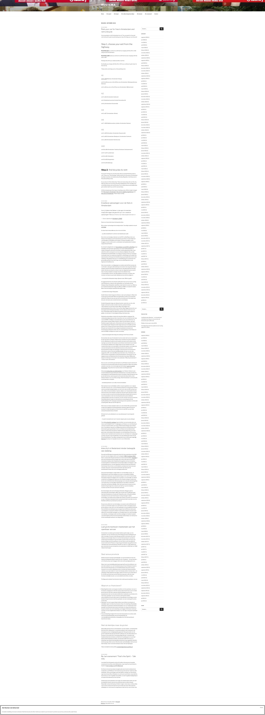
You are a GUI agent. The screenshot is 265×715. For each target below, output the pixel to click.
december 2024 (144, 68)
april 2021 (143, 166)
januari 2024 (144, 93)
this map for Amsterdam (109, 191)
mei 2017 (143, 253)
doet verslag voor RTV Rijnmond (114, 665)
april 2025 (143, 63)
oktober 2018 (144, 220)
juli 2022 (143, 135)
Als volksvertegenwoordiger (127, 13)
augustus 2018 (144, 225)
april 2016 (143, 264)
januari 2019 (144, 212)
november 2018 (144, 217)
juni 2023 (143, 112)
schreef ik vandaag (111, 422)
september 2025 (145, 57)
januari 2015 (144, 274)
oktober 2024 (144, 73)
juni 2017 (143, 251)
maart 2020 (144, 189)
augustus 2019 (144, 204)
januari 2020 (144, 194)
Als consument (148, 13)
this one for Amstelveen (107, 193)
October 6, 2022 (117, 218)
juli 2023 (143, 109)
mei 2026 (143, 42)
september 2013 (145, 289)
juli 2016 (143, 261)
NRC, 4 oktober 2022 (129, 456)
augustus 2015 (144, 271)
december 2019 (144, 197)
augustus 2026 (144, 37)
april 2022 (143, 142)
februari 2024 (144, 91)
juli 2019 (143, 207)
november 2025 (144, 52)
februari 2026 (144, 50)
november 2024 (144, 70)
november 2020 (145, 176)
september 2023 (145, 104)
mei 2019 (143, 209)
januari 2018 (144, 235)
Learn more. (74, 711)
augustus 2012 (144, 297)
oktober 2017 (144, 243)
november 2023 (144, 99)
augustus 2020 (144, 181)
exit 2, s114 (104, 78)
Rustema (108, 4)
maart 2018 (144, 233)
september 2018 (145, 222)
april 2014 (143, 279)
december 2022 (144, 124)
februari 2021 (144, 171)
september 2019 (145, 202)
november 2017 (144, 240)
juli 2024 (143, 81)
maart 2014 (144, 282)
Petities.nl (143, 323)
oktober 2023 (144, 101)
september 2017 (145, 246)
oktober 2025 (144, 55)
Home (102, 13)
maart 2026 (144, 47)
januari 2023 (144, 122)
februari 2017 (144, 258)
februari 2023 (144, 119)
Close (261, 707)
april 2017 (143, 256)
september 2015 (145, 269)
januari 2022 (144, 150)
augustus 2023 (144, 106)
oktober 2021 (144, 155)
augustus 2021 (144, 158)
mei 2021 (143, 163)
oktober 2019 (144, 199)
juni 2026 (143, 39)
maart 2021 (143, 168)
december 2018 (144, 215)
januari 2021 (144, 173)
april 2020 (143, 186)
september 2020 (145, 179)
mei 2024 (143, 83)
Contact (156, 13)
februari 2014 (144, 284)
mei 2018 (143, 230)
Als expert (108, 13)
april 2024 (143, 86)
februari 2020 (144, 191)
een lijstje (103, 227)
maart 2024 (144, 88)
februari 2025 (144, 65)
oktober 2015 (144, 266)
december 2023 (144, 96)
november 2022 (144, 127)
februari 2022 (144, 148)
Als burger (116, 13)
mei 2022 (143, 140)
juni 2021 (143, 161)
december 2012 (144, 295)
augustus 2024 (144, 78)
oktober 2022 (144, 130)
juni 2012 (143, 302)
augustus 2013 (144, 292)
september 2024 (145, 76)
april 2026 (143, 45)
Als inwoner (139, 13)
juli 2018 (143, 228)
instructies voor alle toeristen (114, 371)
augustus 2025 (144, 60)
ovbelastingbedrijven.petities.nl (125, 647)
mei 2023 (143, 114)
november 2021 (144, 153)
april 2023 (143, 117)
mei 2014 (143, 276)
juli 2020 (143, 184)
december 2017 (144, 238)
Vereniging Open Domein (146, 325)
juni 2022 (143, 137)
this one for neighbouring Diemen (124, 191)
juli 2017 (143, 248)
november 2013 (144, 287)
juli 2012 (143, 300)
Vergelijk (134, 457)
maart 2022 (144, 145)
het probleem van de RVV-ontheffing (125, 247)
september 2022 (145, 132)
